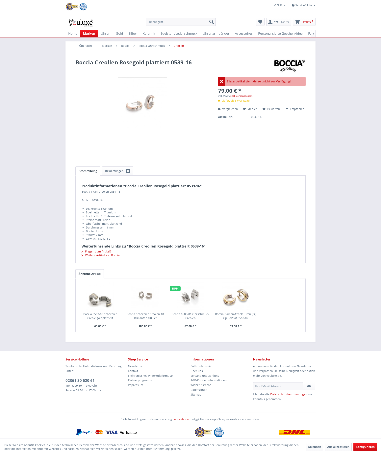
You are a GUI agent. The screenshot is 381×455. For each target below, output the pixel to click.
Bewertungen (117, 171)
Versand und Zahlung (204, 376)
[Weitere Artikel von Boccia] (290, 66)
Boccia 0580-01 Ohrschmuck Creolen (190, 316)
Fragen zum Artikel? (97, 251)
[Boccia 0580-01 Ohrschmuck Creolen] (190, 296)
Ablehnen (314, 447)
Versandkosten (182, 419)
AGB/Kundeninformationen (208, 380)
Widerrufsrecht (200, 385)
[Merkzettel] (260, 22)
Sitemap (195, 394)
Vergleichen (229, 109)
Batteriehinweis (200, 366)
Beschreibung (88, 171)
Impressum (135, 385)
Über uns (196, 371)
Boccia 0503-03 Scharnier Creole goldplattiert (100, 316)
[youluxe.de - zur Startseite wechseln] (80, 23)
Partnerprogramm (140, 380)
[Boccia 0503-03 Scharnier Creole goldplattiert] (100, 296)
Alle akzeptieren (338, 447)
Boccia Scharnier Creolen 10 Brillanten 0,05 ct (145, 316)
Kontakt (133, 371)
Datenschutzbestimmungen (288, 394)
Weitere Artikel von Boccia (102, 255)
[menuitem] (181, 22)
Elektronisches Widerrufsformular (150, 376)
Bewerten (274, 109)
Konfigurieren (365, 447)
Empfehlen (296, 109)
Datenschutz (198, 390)
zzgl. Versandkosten (241, 96)
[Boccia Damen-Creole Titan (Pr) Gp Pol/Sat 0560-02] (235, 296)
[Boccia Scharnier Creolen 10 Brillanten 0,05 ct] (145, 296)
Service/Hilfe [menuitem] (303, 5)
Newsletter (135, 366)
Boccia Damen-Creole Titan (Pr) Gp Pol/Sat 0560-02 (235, 316)
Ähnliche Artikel (90, 274)
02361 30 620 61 (80, 380)
